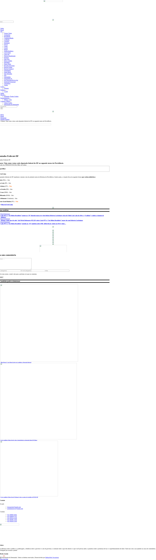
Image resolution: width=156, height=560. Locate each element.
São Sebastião (8, 74)
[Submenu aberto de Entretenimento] (10, 98)
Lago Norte (7, 52)
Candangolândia (8, 38)
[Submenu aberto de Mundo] (5, 95)
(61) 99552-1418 (12, 518)
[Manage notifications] (4, 556)
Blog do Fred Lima (7, 204)
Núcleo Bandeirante (9, 56)
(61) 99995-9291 (12, 515)
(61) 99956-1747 (12, 516)
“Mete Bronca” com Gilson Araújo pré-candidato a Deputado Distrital (15, 362)
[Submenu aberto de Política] (5, 90)
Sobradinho (7, 77)
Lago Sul (6, 54)
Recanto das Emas (9, 65)
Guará (6, 48)
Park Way (7, 59)
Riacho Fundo (8, 67)
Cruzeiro (6, 41)
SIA (5, 75)
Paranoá (6, 57)
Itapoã (6, 49)
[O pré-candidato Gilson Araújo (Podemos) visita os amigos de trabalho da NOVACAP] (29, 496)
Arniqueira (7, 35)
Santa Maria (7, 72)
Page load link (4, 559)
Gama (5, 46)
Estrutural (7, 43)
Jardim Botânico (8, 51)
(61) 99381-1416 (12, 519)
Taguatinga (7, 83)
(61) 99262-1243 (12, 521)
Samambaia (7, 70)
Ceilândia (6, 40)
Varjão (6, 85)
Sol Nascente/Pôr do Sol (11, 80)
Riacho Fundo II (8, 69)
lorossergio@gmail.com (14, 507)
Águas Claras (8, 33)
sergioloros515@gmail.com (15, 508)
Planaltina (7, 62)
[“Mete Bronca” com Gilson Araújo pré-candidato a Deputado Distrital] (39, 361)
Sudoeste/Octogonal (10, 82)
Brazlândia (7, 36)
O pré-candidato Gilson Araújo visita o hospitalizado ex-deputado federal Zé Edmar (18, 440)
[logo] (53, 1)
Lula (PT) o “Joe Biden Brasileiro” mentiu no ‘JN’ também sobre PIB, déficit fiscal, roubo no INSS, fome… (33, 223)
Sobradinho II (8, 78)
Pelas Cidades (8, 61)
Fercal (6, 44)
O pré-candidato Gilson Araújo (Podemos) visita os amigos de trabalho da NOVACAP (19, 497)
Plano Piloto (7, 64)
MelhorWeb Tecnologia (52, 557)
